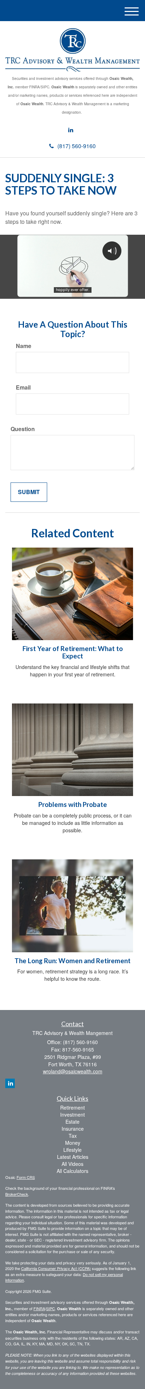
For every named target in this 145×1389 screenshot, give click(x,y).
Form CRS (26, 1177)
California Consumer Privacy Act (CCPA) (56, 1268)
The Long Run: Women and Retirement (72, 961)
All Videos (72, 1163)
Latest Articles (72, 1156)
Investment (72, 1114)
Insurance (73, 1128)
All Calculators (72, 1170)
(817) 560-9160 (76, 146)
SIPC (50, 1308)
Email (23, 387)
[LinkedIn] (70, 130)
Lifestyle (72, 1149)
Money (72, 1142)
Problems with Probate (72, 804)
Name (23, 346)
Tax (73, 1135)
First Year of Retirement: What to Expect (73, 652)
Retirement (72, 1107)
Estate (72, 1121)
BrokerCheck (16, 1194)
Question (23, 429)
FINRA (39, 1308)
